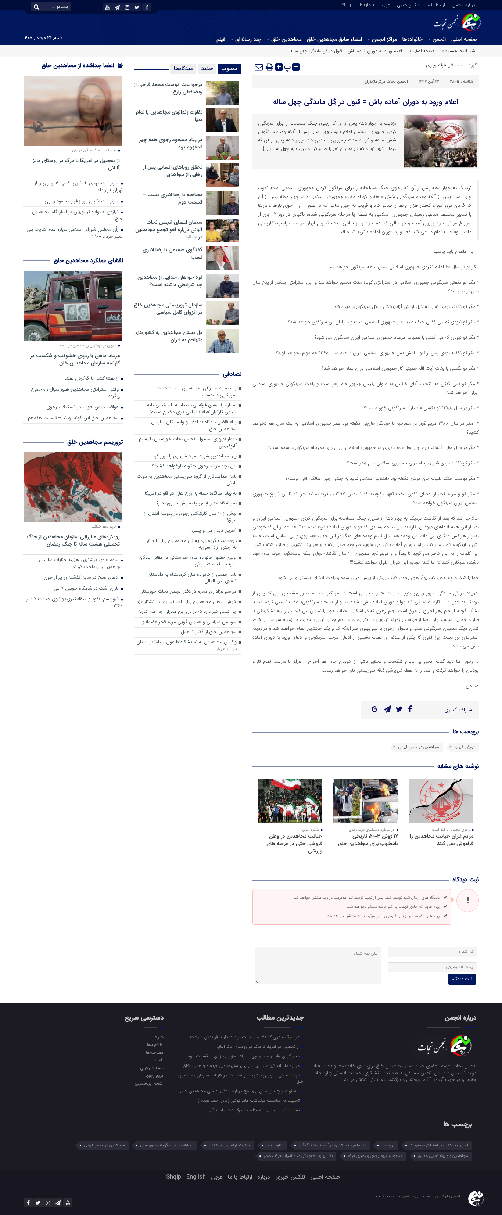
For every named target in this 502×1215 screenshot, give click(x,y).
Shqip (347, 4)
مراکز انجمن (384, 39)
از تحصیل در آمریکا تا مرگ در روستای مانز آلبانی (76, 164)
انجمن (439, 39)
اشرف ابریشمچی (149, 1083)
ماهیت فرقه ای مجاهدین (230, 1145)
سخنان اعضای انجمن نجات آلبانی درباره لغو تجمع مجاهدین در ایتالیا (168, 229)
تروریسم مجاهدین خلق (95, 442)
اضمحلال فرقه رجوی (445, 65)
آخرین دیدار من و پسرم (214, 530)
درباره (263, 1177)
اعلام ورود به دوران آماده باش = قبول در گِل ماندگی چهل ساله (365, 102)
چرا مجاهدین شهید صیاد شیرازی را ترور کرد (195, 456)
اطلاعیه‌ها (155, 1044)
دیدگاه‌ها (183, 68)
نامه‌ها (158, 1060)
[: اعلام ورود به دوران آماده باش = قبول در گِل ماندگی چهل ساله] (259, 67)
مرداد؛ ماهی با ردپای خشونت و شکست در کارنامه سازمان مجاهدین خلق (75, 359)
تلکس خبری (408, 4)
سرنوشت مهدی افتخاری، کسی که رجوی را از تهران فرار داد (79, 187)
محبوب (230, 68)
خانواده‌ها (412, 39)
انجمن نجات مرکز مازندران (386, 82)
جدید (207, 68)
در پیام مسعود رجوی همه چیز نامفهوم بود (170, 143)
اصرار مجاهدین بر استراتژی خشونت (439, 1145)
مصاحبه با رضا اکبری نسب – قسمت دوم (172, 198)
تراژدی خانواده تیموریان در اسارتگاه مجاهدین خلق (77, 216)
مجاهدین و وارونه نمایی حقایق (443, 1156)
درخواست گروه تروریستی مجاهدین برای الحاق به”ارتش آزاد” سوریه (192, 544)
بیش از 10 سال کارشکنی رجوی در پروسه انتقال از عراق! (190, 517)
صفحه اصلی (464, 39)
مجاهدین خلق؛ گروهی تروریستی (166, 1145)
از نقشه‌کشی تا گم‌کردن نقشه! (91, 378)
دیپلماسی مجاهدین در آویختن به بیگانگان (332, 1145)
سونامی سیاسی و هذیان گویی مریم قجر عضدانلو (189, 622)
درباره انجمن (463, 4)
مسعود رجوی (151, 1067)
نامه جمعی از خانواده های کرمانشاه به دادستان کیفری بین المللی (192, 578)
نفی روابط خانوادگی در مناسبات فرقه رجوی (298, 1156)
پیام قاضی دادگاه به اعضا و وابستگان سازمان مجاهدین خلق (194, 426)
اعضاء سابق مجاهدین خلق (334, 39)
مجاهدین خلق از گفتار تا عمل (209, 632)
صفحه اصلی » (421, 50)
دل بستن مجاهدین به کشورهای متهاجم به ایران (168, 336)
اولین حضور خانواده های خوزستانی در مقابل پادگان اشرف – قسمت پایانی (188, 561)
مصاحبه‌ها (154, 1052)
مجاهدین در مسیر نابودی (418, 747)
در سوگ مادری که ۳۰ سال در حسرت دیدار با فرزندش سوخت (245, 1037)
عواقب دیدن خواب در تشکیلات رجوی (83, 407)
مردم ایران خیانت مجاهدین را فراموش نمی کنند (441, 840)
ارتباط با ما (435, 4)
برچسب (387, 1145)
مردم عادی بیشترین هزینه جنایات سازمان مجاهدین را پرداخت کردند (81, 564)
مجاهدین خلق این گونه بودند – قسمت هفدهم (74, 418)
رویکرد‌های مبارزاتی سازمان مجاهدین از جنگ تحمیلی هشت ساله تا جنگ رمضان (73, 540)
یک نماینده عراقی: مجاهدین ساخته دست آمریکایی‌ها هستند (196, 392)
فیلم (220, 39)
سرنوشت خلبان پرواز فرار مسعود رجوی (82, 201)
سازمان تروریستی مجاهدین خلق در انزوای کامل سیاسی (168, 308)
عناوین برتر (274, 1145)
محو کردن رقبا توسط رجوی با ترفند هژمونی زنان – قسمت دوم (244, 1056)
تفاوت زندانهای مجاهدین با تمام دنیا (169, 115)
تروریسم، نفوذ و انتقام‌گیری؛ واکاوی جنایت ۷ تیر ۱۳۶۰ (75, 603)
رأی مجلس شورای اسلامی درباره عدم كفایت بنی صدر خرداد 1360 (74, 233)
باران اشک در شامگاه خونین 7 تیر (87, 588)
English (367, 4)
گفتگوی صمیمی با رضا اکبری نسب (172, 253)
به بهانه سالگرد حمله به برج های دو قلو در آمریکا (191, 493)
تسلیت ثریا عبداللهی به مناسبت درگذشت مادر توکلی (254, 1110)
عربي (385, 4)
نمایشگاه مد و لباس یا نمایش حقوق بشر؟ (197, 503)
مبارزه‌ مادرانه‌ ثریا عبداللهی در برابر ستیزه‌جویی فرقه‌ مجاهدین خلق (242, 1065)
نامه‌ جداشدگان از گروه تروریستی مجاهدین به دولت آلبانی (187, 480)
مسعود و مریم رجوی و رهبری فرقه (375, 1156)
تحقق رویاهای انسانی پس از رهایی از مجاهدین (172, 171)
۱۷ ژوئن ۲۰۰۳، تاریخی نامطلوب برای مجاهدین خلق (368, 840)
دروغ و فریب (465, 747)
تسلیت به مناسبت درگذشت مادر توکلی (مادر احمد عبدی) (249, 1100)
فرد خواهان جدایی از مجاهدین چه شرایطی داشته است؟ (169, 281)
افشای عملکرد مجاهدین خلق (88, 260)
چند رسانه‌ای (248, 39)
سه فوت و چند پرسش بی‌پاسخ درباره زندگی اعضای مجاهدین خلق (240, 1091)
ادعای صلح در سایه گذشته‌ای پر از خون (82, 577)
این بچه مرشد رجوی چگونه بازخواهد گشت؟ (194, 466)
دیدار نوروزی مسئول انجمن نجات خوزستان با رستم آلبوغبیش (188, 443)
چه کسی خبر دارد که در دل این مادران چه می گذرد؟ (187, 611)
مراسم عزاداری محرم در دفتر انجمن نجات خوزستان (188, 591)
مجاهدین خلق (286, 39)
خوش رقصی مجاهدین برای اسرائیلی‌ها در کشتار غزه (187, 601)
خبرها (158, 1037)
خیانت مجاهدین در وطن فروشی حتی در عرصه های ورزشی (294, 843)
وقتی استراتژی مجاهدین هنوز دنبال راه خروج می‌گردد (77, 393)
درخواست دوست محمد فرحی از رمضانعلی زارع (168, 88)
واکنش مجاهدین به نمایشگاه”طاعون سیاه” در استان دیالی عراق (186, 646)
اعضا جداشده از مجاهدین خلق (79, 65)
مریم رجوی (154, 1075)
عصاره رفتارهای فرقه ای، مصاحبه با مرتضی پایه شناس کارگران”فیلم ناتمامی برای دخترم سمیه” (192, 409)
